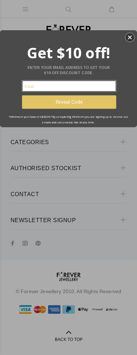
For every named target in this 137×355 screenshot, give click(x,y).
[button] (130, 37)
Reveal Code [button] (69, 101)
